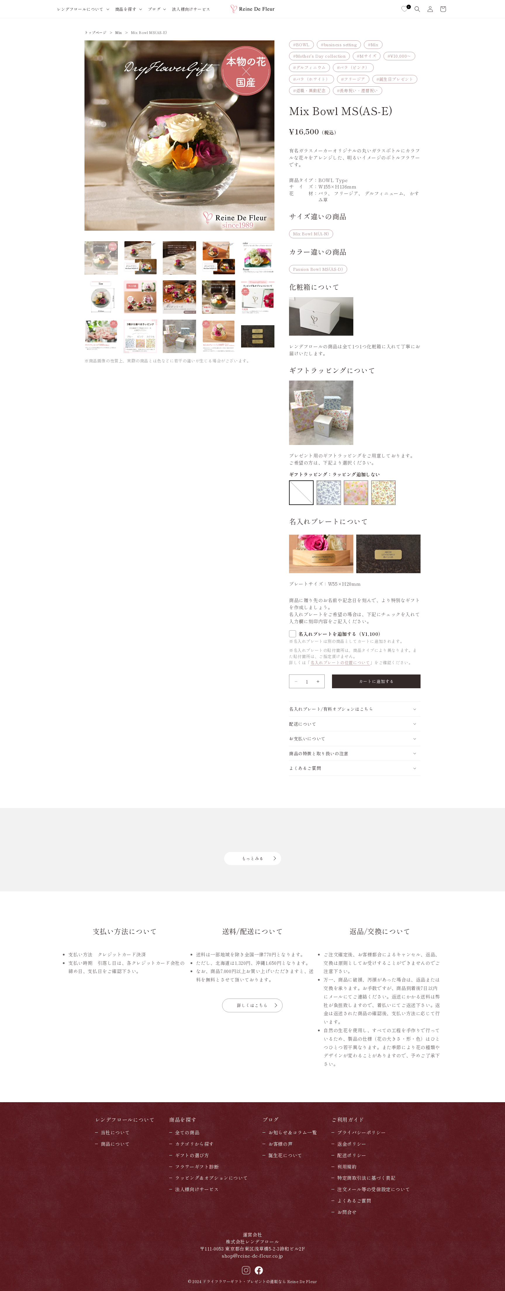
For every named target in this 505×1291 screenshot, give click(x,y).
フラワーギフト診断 (197, 1166)
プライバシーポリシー (361, 1132)
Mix (118, 32)
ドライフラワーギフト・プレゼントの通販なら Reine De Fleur (260, 1281)
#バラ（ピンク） (353, 67)
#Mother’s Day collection (319, 56)
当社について (115, 1132)
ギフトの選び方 (192, 1155)
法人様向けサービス (197, 1189)
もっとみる (253, 858)
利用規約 (347, 1166)
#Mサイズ (366, 56)
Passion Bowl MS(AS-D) (318, 269)
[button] (82, 9)
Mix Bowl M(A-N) (311, 234)
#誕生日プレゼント (394, 79)
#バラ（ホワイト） (311, 79)
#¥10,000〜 (399, 56)
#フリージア (353, 79)
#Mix (373, 44)
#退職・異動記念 (309, 90)
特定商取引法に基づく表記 (366, 1177)
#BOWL (301, 44)
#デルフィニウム (309, 67)
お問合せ (347, 1211)
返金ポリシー (351, 1143)
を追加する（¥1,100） (340, 633)
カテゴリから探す (194, 1143)
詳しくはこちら (252, 1005)
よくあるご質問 (354, 1200)
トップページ (95, 32)
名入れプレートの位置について (340, 662)
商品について (115, 1143)
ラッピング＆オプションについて (211, 1177)
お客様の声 (280, 1143)
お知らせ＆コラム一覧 (292, 1132)
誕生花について (285, 1155)
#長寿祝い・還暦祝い (357, 90)
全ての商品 (187, 1132)
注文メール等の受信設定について (373, 1189)
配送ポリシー (351, 1155)
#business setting (339, 44)
